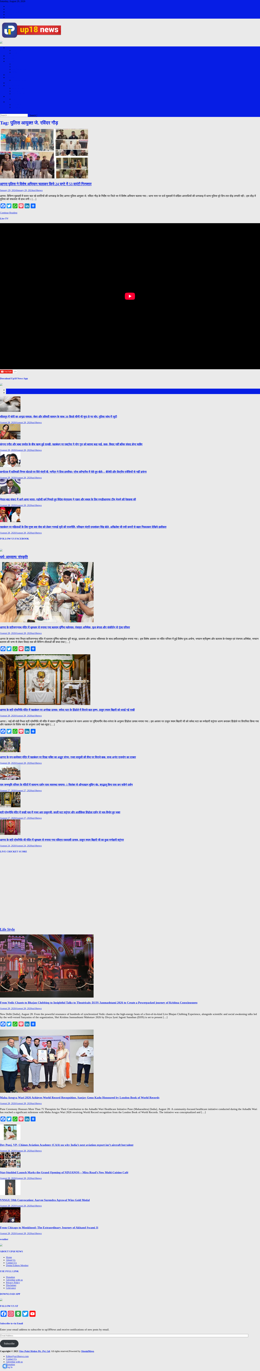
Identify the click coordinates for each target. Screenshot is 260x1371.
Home (9, 1257)
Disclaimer (11, 1285)
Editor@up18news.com (17, 6)
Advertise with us (14, 12)
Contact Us (11, 9)
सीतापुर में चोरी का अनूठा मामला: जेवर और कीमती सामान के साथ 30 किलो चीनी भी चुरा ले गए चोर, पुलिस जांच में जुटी (58, 416)
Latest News (12, 390)
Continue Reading (8, 212)
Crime (15, 66)
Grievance (11, 1288)
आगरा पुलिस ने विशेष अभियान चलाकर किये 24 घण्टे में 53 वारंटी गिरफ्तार (45, 184)
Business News (19, 80)
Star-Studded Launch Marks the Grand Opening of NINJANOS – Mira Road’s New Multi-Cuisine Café (64, 1172)
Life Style (16, 99)
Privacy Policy (13, 1282)
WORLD (16, 64)
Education (17, 104)
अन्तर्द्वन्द (15, 53)
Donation (10, 14)
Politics (9, 74)
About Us (10, 1260)
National (10, 58)
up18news (38, 190)
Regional (10, 61)
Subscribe (9, 1343)
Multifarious (18, 88)
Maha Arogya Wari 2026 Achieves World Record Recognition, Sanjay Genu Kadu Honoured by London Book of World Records (79, 1097)
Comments (11, 392)
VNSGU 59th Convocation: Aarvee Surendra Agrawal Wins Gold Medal (45, 1200)
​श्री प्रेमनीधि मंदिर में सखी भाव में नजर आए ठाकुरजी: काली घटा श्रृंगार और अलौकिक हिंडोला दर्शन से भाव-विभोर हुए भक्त (60, 812)
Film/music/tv (18, 93)
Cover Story (18, 50)
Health (9, 96)
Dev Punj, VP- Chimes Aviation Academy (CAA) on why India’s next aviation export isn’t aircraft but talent (66, 1144)
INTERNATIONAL (16, 56)
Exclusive (10, 47)
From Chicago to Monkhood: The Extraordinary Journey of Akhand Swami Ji (49, 1227)
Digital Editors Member (17, 1265)
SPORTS (10, 83)
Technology (17, 107)
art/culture (17, 91)
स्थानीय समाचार (19, 69)
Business (10, 77)
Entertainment (12, 85)
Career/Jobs (11, 102)
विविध (14, 72)
